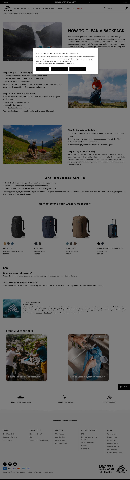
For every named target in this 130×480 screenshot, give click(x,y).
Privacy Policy (57, 63)
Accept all (42, 69)
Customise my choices (78, 69)
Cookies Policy (70, 63)
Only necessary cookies (59, 69)
